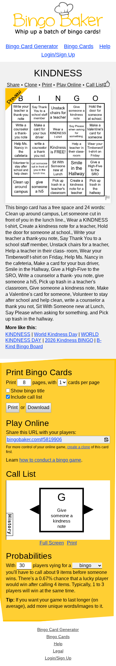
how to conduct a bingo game (50, 460)
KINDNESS (17, 334)
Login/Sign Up (58, 55)
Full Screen (52, 543)
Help (104, 46)
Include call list (26, 397)
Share (13, 84)
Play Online (69, 84)
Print (47, 84)
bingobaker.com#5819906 (34, 439)
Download (38, 407)
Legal (58, 651)
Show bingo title (28, 390)
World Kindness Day (55, 334)
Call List (94, 84)
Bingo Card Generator (32, 46)
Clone (30, 84)
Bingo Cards (78, 46)
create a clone (78, 447)
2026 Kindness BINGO (69, 340)
